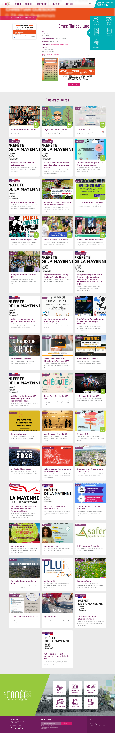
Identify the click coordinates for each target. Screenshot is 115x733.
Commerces (69, 4)
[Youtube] (22, 728)
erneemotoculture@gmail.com (59, 44)
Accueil (13, 17)
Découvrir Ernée (56, 4)
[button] (90, 3)
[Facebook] (15, 728)
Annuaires (19, 17)
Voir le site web (74, 84)
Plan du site (93, 722)
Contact (92, 720)
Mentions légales (94, 724)
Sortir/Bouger (42, 4)
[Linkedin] (20, 728)
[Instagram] (18, 728)
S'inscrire (66, 723)
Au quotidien (29, 4)
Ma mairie (18, 4)
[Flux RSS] (11, 728)
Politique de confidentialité (97, 726)
